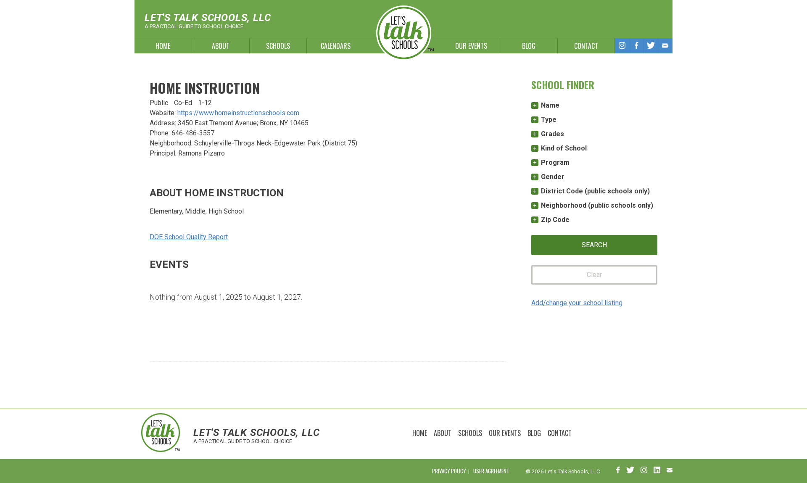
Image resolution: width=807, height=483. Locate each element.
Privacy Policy (449, 471)
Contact (586, 45)
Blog (528, 45)
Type (548, 120)
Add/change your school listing (576, 303)
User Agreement (491, 471)
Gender (552, 177)
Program (555, 162)
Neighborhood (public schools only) (597, 205)
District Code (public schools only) (595, 191)
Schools (278, 45)
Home (163, 45)
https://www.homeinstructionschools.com (238, 113)
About (220, 45)
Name (550, 105)
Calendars (336, 45)
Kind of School (564, 148)
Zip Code (555, 220)
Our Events (471, 45)
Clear (594, 275)
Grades (552, 134)
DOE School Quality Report (189, 237)
